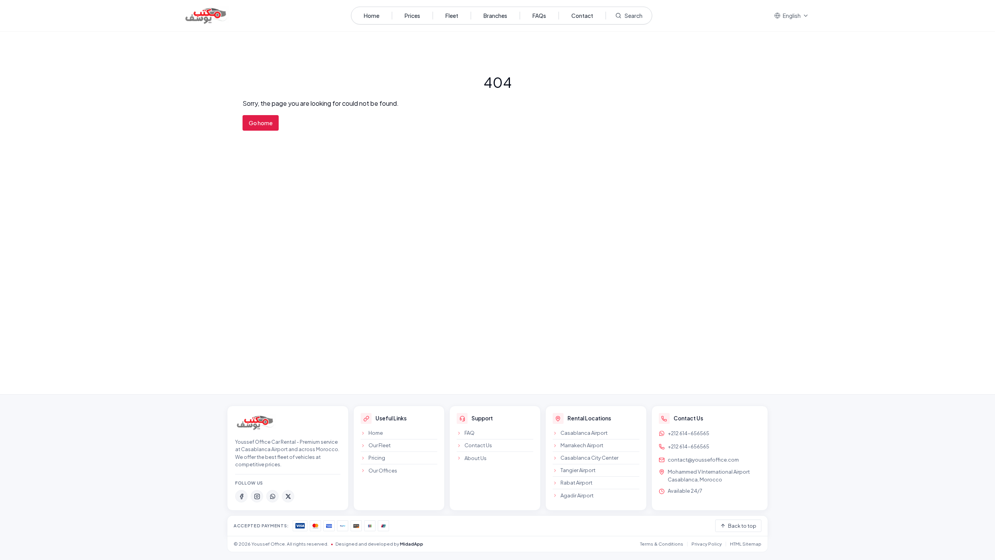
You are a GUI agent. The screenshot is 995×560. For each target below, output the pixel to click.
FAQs (539, 15)
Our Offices (382, 470)
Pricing (376, 458)
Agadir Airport (577, 495)
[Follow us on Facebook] (241, 496)
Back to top (742, 526)
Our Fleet (379, 445)
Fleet (451, 15)
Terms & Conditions (661, 544)
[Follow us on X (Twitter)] (288, 496)
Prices (412, 15)
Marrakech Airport (581, 445)
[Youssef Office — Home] (255, 422)
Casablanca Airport (583, 433)
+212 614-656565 (688, 433)
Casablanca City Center (589, 458)
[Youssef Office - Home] (206, 15)
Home (371, 15)
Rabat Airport (576, 483)
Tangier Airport (577, 470)
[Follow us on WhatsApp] (272, 496)
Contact (582, 15)
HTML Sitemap (745, 544)
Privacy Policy (706, 544)
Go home (260, 122)
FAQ (469, 433)
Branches (495, 15)
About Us (475, 458)
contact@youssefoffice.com (703, 460)
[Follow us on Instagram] (257, 496)
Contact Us (478, 445)
